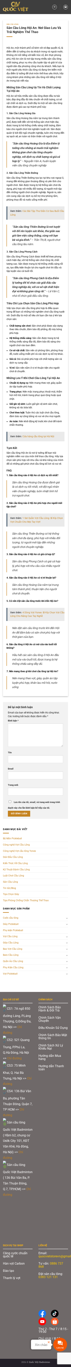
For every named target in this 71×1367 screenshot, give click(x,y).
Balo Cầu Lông (11, 955)
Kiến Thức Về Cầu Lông (15, 863)
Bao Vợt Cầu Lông (12, 949)
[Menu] (54, 7)
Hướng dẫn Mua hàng (49, 1057)
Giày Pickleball (11, 924)
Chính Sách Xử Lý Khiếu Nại (50, 1047)
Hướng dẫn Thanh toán (51, 1067)
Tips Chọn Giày (11, 894)
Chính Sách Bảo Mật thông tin (52, 1036)
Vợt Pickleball (10, 973)
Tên (10, 752)
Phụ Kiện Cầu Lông (13, 967)
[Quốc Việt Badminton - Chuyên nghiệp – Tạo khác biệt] (17, 7)
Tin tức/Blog (9, 888)
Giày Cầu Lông (11, 942)
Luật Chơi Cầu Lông (13, 875)
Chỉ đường (14, 1058)
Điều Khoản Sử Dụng (53, 1028)
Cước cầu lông (10, 917)
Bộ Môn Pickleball (12, 838)
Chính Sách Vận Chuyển (49, 1019)
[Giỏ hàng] (65, 7)
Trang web (13, 785)
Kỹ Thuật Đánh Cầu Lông (16, 869)
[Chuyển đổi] (67, 918)
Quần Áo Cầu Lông (13, 961)
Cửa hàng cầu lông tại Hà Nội (38, 436)
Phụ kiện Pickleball (13, 930)
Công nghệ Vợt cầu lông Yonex (19, 851)
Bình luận (13, 720)
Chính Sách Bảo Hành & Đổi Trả (49, 1008)
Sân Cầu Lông (13, 24)
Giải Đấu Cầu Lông (13, 857)
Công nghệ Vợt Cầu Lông (16, 844)
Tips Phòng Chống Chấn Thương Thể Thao (26, 900)
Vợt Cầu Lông (10, 936)
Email (10, 769)
